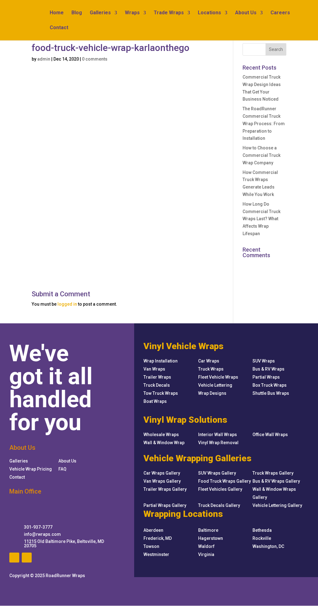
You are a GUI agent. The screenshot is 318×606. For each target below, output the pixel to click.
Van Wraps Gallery (162, 481)
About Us (246, 13)
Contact (59, 27)
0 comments (94, 59)
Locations (209, 13)
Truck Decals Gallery (219, 505)
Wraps (132, 13)
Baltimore (208, 530)
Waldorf (206, 546)
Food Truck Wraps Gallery (224, 481)
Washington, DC (268, 546)
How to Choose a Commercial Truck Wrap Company (261, 155)
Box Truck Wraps (269, 385)
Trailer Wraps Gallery (165, 489)
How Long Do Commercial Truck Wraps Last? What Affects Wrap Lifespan (261, 219)
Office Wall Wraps (270, 434)
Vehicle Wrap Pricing (30, 469)
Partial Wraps (266, 377)
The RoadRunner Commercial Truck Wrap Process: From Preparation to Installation (264, 123)
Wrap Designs (212, 393)
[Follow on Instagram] (27, 558)
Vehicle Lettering (215, 385)
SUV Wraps (263, 360)
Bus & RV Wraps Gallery (276, 481)
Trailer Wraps (157, 377)
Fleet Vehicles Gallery (220, 489)
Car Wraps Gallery (161, 473)
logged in (67, 304)
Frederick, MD (157, 538)
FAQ (62, 469)
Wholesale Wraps (161, 434)
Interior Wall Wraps (217, 434)
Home (57, 13)
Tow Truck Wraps (160, 393)
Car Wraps (208, 360)
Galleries (100, 13)
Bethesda (262, 530)
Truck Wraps (211, 369)
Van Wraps (154, 369)
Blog (76, 13)
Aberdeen (153, 530)
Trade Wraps (169, 13)
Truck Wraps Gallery (272, 473)
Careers (280, 13)
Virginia (206, 554)
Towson (151, 546)
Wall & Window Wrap (163, 442)
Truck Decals (156, 385)
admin (43, 59)
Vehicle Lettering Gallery (277, 505)
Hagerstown (210, 538)
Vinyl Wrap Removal (218, 442)
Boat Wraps (155, 401)
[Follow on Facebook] (14, 558)
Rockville (261, 538)
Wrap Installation (160, 360)
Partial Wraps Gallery (164, 505)
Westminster (156, 554)
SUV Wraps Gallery (217, 473)
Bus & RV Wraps (268, 369)
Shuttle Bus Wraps (270, 393)
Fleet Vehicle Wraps (218, 377)
